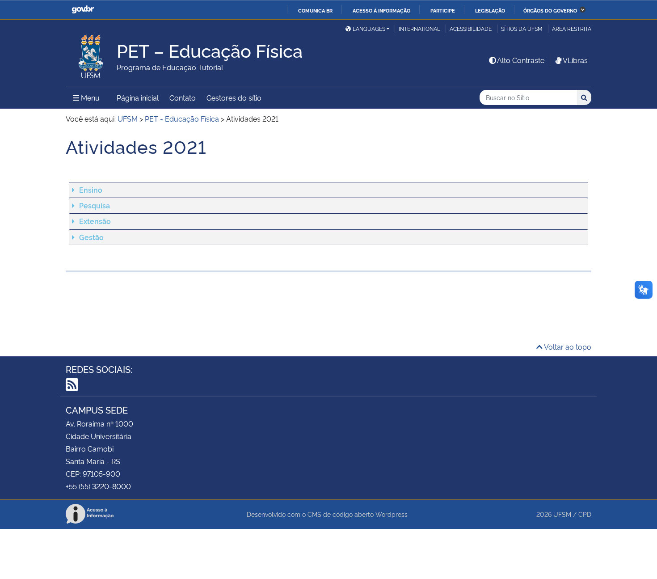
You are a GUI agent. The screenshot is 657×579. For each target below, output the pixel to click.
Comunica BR (315, 10)
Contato (182, 97)
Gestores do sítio (233, 97)
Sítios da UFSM (522, 28)
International (419, 28)
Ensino (90, 189)
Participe (442, 10)
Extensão (95, 221)
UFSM (562, 514)
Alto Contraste (520, 60)
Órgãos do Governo (550, 10)
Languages (369, 28)
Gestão (91, 237)
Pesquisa (94, 205)
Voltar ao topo (567, 346)
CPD (584, 514)
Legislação (490, 10)
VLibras (575, 60)
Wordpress (391, 514)
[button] (328, 190)
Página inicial (138, 97)
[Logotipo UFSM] (91, 54)
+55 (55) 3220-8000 (98, 486)
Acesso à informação (381, 10)
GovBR (83, 9)
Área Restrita (571, 28)
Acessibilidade (471, 28)
